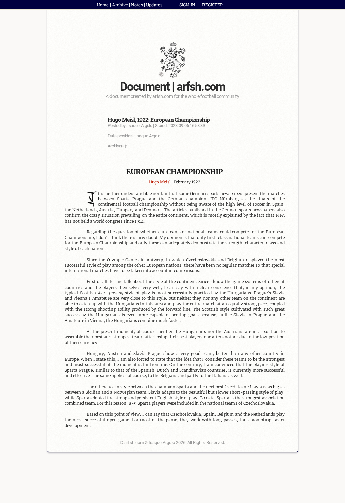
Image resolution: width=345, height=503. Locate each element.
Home (103, 4)
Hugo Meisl (160, 182)
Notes (137, 4)
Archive (120, 4)
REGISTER (212, 4)
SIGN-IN (187, 4)
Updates (154, 4)
